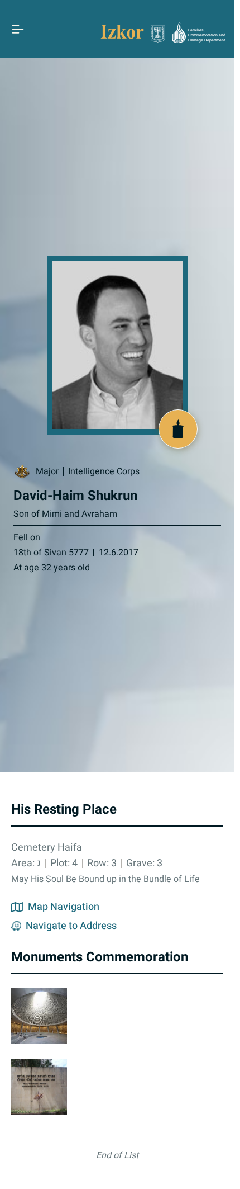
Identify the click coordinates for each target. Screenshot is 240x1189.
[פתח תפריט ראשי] (18, 29)
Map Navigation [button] (63, 907)
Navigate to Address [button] (71, 926)
